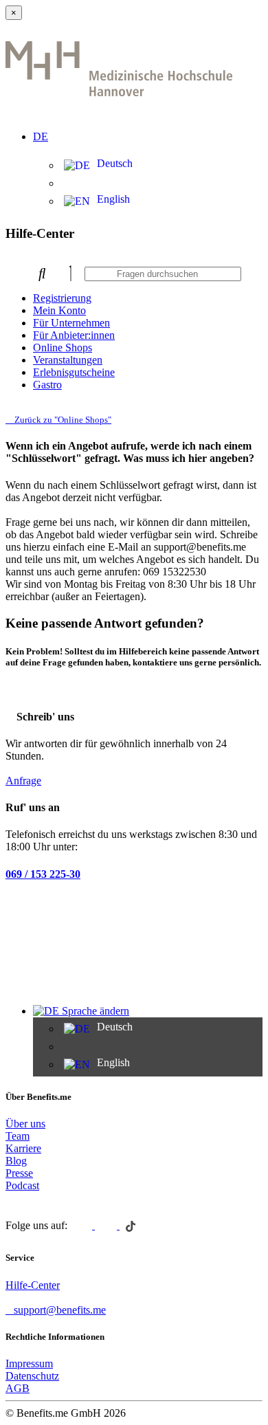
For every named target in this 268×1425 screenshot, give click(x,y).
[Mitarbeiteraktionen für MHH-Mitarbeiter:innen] (118, 99)
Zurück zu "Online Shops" (61, 420)
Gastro (47, 384)
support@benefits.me (60, 1310)
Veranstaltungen (67, 360)
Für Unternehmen (71, 323)
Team (17, 1136)
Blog (16, 1161)
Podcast (22, 1185)
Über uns (25, 1123)
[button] (148, 128)
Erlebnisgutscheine (74, 372)
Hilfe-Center (32, 1285)
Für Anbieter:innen (74, 335)
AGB (17, 1388)
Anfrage (23, 780)
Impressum (29, 1363)
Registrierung (62, 298)
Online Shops (62, 347)
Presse (19, 1173)
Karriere (23, 1148)
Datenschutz (32, 1376)
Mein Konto (59, 310)
